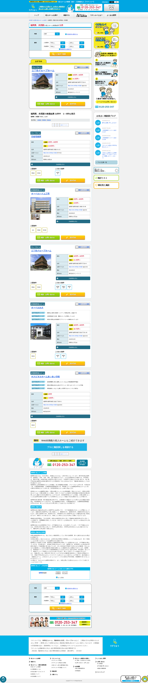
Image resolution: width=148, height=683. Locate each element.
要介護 (38, 173)
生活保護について (36, 676)
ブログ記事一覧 (102, 162)
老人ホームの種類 (36, 666)
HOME (31, 20)
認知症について (35, 674)
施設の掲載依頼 (102, 668)
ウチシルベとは (56, 658)
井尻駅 (79, 85)
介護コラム (55, 674)
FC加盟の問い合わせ (103, 666)
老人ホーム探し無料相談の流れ (60, 665)
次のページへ (64, 125)
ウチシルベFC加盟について (59, 667)
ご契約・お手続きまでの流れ (83, 660)
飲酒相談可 (57, 287)
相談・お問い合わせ (48, 104)
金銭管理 (57, 173)
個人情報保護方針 (80, 668)
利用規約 (78, 670)
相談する (33, 661)
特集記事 (54, 671)
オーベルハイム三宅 (40, 193)
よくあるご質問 (101, 658)
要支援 (33, 173)
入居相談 (100, 663)
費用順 (44, 120)
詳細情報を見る (72, 97)
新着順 (39, 120)
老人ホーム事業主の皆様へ (82, 658)
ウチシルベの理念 (57, 660)
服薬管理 (69, 287)
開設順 (49, 120)
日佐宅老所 (36, 136)
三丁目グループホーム (43, 70)
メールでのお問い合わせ (106, 102)
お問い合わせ (111, 5)
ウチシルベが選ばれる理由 (59, 662)
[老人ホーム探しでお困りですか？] (134, 682)
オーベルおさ (37, 307)
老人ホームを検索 (35, 658)
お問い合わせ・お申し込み (82, 662)
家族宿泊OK (63, 287)
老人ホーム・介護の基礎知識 (38, 665)
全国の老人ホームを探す (40, 20)
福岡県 (41, 573)
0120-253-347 (106, 106)
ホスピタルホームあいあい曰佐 (45, 376)
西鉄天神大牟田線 (73, 85)
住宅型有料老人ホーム (38, 190)
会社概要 (77, 666)
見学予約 (73, 104)
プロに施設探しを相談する (60, 447)
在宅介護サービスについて (38, 671)
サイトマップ (100, 672)
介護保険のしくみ (36, 669)
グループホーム (37, 67)
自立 (33, 230)
